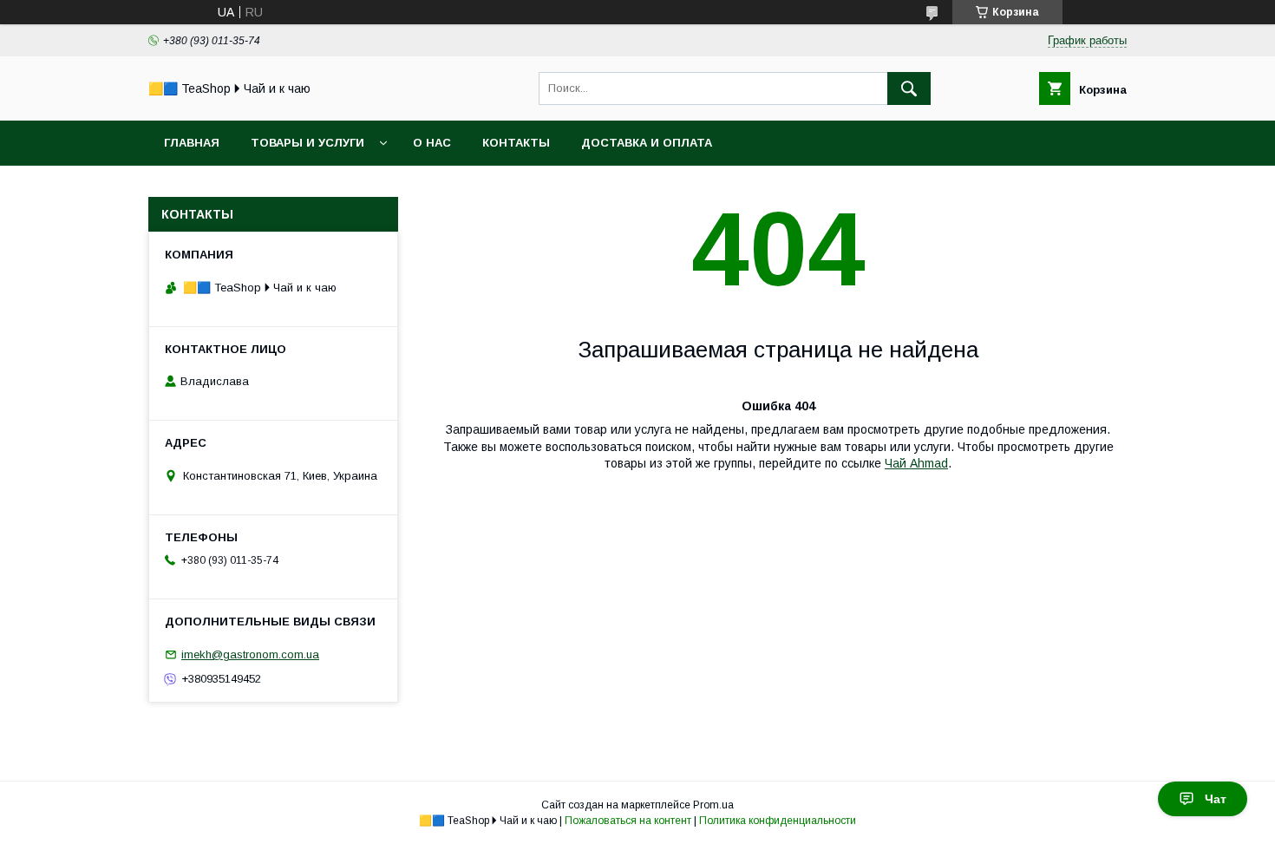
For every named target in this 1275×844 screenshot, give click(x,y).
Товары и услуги (307, 142)
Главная (191, 142)
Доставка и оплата (646, 142)
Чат (1215, 799)
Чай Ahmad (916, 463)
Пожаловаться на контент (628, 821)
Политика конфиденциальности (777, 821)
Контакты (516, 142)
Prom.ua (713, 805)
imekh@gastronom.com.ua (250, 654)
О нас (432, 142)
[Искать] (909, 88)
